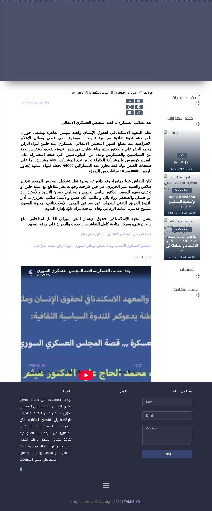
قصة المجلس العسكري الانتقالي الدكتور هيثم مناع (115, 234)
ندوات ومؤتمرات (98, 92)
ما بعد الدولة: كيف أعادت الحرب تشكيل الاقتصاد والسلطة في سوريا (182, 243)
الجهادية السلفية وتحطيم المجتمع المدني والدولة (182, 201)
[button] (130, 101)
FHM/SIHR (132, 502)
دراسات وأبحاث (182, 190)
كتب (182, 155)
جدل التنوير (182, 162)
